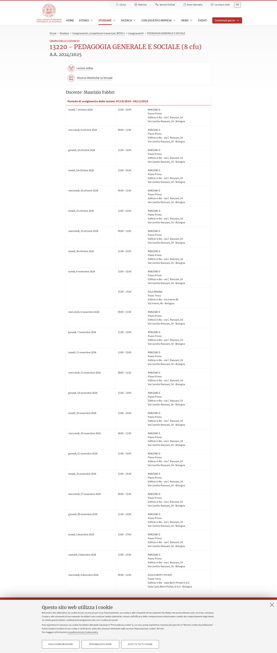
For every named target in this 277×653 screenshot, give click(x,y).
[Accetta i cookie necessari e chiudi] (272, 604)
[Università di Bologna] (49, 13)
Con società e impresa (156, 20)
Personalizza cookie (100, 644)
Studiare (105, 20)
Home (70, 20)
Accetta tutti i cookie (140, 644)
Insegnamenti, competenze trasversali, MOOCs (98, 33)
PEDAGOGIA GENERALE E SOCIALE (166, 33)
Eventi (202, 20)
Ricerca (126, 20)
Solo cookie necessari (60, 644)
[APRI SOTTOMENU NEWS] (191, 20)
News (185, 20)
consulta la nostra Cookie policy (82, 632)
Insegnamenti (136, 33)
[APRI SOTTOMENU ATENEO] (91, 20)
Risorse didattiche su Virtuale (95, 78)
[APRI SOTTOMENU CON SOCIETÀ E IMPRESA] (174, 20)
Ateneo (84, 20)
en (237, 4)
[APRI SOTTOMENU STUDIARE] (114, 20)
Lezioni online (84, 68)
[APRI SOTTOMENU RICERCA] (134, 20)
